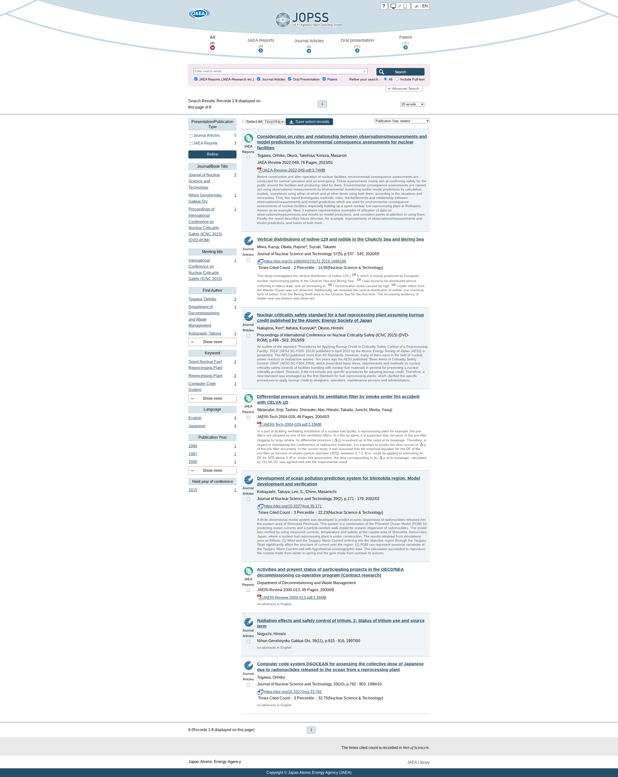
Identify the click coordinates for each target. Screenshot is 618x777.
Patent (405, 40)
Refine (212, 154)
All (212, 40)
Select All (254, 122)
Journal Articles (309, 43)
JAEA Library (418, 762)
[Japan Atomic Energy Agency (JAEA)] (199, 15)
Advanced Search (405, 88)
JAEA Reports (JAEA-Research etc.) (226, 79)
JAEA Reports (260, 43)
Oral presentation (357, 43)
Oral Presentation (306, 79)
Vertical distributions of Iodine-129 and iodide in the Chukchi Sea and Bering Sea (340, 239)
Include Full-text (412, 79)
